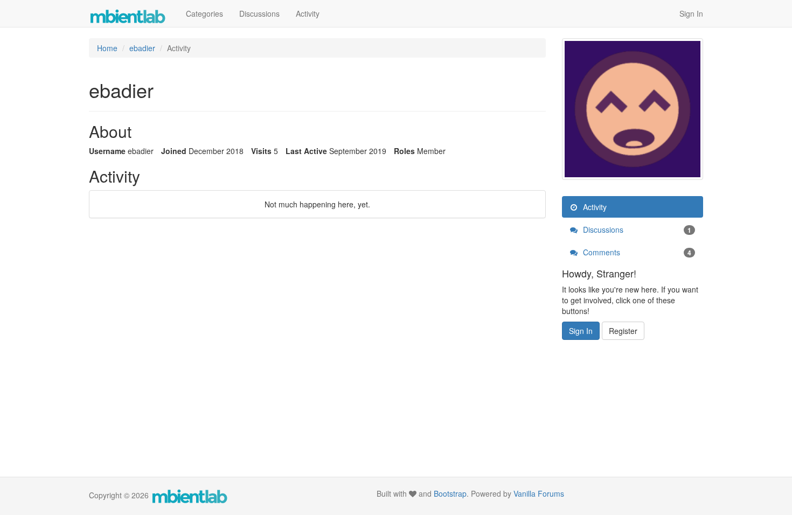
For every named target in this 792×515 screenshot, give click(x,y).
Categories (204, 13)
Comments (636, 252)
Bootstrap (450, 493)
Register (623, 330)
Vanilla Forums (538, 493)
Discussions (259, 13)
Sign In (691, 13)
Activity (307, 13)
